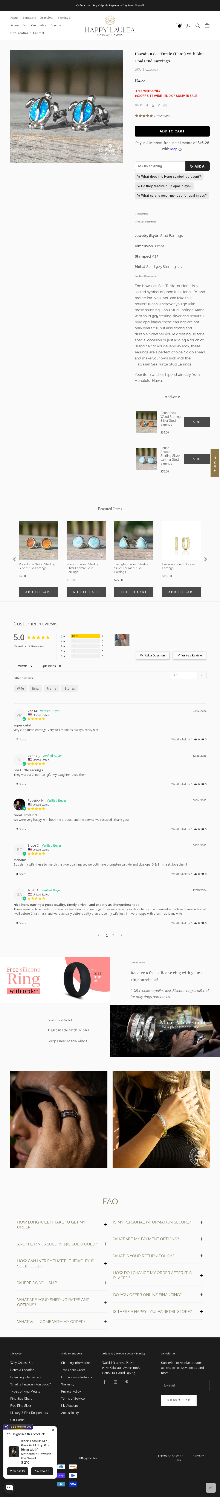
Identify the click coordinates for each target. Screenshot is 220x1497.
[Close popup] (52, 1430)
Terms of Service (73, 1398)
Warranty (67, 1384)
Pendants (29, 18)
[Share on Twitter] (153, 105)
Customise (38, 25)
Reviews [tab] (21, 666)
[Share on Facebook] (147, 105)
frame (51, 688)
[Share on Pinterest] (159, 105)
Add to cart (172, 131)
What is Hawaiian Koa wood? (30, 1384)
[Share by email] (165, 105)
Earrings (64, 18)
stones (69, 688)
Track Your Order (73, 1370)
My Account (69, 1405)
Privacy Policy (71, 1391)
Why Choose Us (21, 1363)
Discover (56, 25)
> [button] (121, 935)
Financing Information (25, 1377)
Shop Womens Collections (161, 1120)
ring (35, 688)
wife (20, 688)
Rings (14, 18)
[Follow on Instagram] (115, 1382)
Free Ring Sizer (20, 1405)
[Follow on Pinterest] (127, 1382)
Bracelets (46, 18)
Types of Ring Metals (25, 1391)
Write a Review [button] (192, 655)
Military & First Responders (29, 1413)
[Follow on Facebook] (104, 1382)
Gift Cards (17, 1420)
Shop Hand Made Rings (67, 1041)
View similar (17, 1471)
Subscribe (178, 1400)
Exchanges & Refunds (76, 1377)
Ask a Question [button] (155, 655)
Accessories (18, 25)
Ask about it (42, 1471)
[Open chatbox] (9, 1488)
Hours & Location (22, 1370)
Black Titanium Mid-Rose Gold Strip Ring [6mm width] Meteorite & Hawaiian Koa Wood (36, 1449)
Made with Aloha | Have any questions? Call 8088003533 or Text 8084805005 (110, 5)
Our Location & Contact (27, 33)
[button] (196, 739)
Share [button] (22, 739)
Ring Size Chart (21, 1398)
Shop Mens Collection (59, 1120)
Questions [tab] (49, 666)
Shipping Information (75, 1363)
